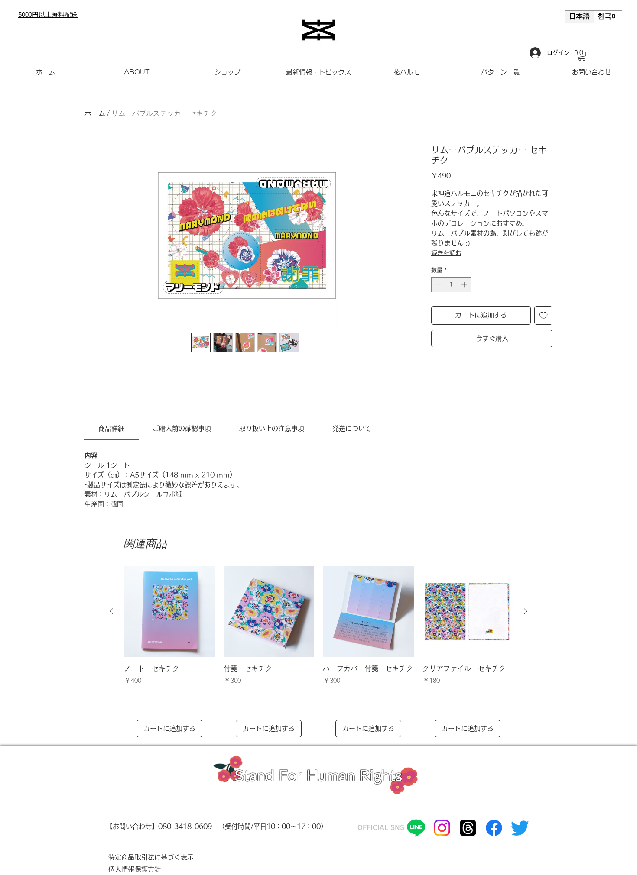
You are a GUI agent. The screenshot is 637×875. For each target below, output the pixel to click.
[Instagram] (442, 828)
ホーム (94, 113)
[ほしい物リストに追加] (543, 315)
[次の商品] (525, 611)
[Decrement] (437, 285)
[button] (581, 55)
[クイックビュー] (169, 611)
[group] (318, 652)
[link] (111, 428)
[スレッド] (468, 828)
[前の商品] (111, 611)
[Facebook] (494, 828)
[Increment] (465, 285)
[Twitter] (520, 828)
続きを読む (446, 253)
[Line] (416, 828)
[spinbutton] (451, 285)
